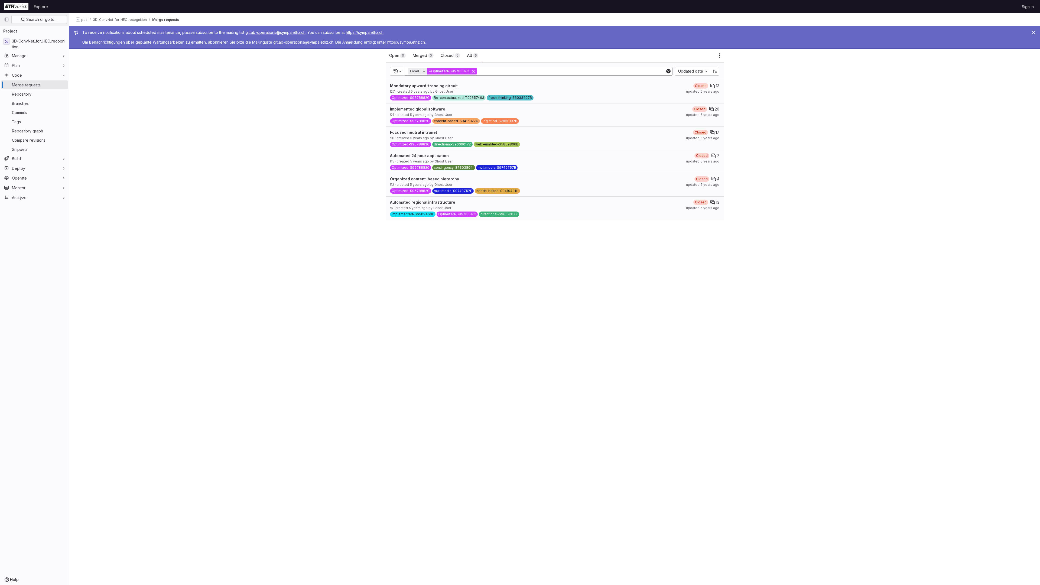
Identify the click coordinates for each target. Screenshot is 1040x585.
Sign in (1028, 6)
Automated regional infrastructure (422, 202)
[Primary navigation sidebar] (6, 19)
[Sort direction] (715, 71)
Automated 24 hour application (419, 155)
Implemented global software (417, 109)
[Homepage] (16, 6)
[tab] (397, 55)
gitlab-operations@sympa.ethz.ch (275, 32)
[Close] (1033, 32)
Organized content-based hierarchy (424, 179)
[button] (443, 71)
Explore (41, 6)
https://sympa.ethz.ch (365, 32)
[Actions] (719, 55)
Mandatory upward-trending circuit (424, 85)
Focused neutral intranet (413, 132)
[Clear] (668, 71)
